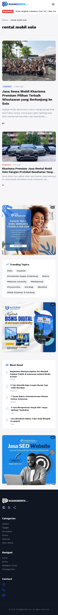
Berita (5, 562)
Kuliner (5, 535)
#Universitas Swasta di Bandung (22, 276)
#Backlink (42, 287)
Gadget (5, 528)
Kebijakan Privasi (9, 565)
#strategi (29, 287)
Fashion (5, 524)
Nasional (6, 539)
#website (21, 271)
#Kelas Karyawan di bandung (21, 292)
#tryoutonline (13, 287)
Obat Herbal (7, 543)
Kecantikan (7, 531)
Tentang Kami (8, 569)
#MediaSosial (37, 281)
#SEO (9, 271)
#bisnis (45, 276)
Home (5, 20)
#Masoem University (16, 281)
